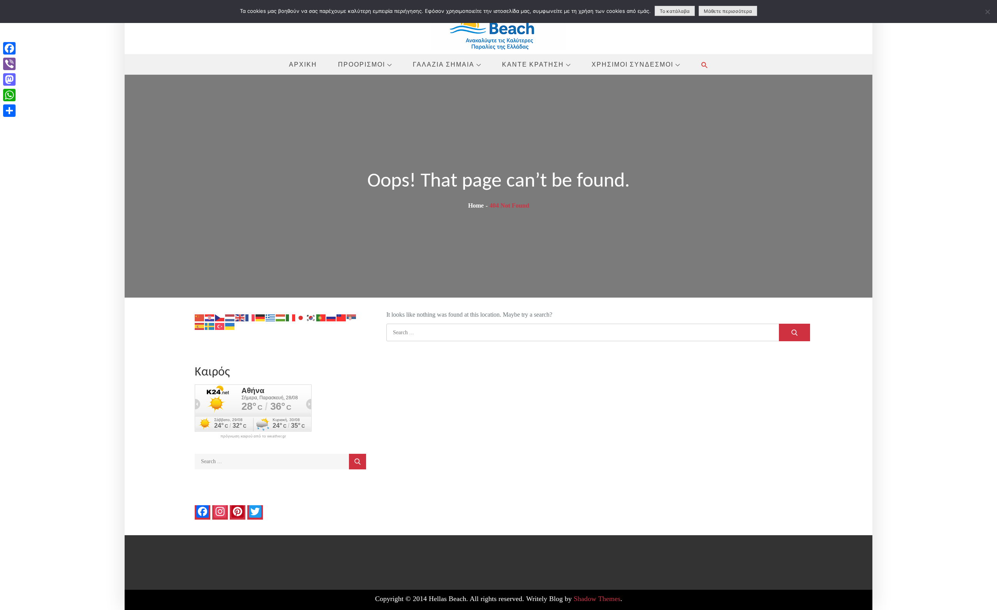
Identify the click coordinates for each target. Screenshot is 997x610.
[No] (987, 12)
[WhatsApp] (9, 95)
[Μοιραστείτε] (9, 110)
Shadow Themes (597, 599)
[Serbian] (352, 317)
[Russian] (331, 317)
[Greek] (271, 317)
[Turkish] (220, 326)
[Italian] (291, 317)
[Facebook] (9, 48)
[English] (240, 317)
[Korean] (311, 317)
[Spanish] (200, 326)
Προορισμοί (361, 64)
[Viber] (9, 64)
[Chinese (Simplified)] (200, 317)
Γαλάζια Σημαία (443, 64)
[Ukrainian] (230, 326)
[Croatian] (210, 317)
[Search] (794, 332)
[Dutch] (230, 317)
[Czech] (220, 317)
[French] (250, 317)
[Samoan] (341, 317)
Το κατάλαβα (675, 11)
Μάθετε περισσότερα (728, 11)
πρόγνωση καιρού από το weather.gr (253, 436)
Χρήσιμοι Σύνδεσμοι (632, 64)
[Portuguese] (321, 317)
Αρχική (303, 64)
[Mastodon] (9, 79)
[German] (260, 317)
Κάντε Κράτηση (533, 64)
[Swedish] (210, 326)
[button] (704, 64)
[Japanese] (301, 317)
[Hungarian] (281, 317)
